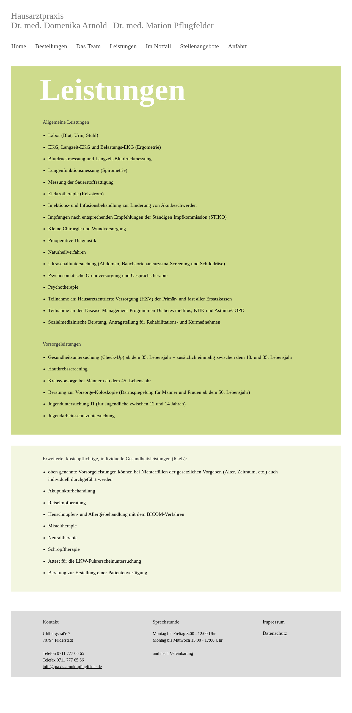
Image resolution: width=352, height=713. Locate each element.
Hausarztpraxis (37, 16)
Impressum (274, 622)
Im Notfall (158, 46)
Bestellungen (51, 46)
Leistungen (123, 46)
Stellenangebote (199, 46)
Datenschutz (275, 633)
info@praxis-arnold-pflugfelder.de (72, 666)
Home (18, 46)
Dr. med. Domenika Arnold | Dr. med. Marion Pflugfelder (112, 25)
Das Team (88, 46)
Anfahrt (237, 46)
